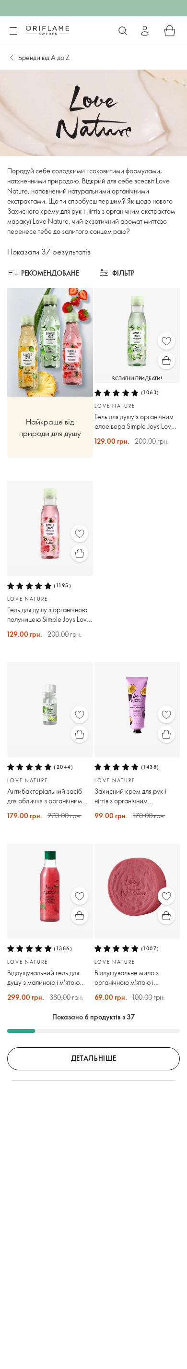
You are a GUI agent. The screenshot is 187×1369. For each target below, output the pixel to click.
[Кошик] (170, 31)
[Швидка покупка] (166, 360)
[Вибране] (166, 341)
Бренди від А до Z (44, 57)
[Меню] (13, 31)
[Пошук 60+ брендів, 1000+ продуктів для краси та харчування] (123, 31)
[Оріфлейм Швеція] (47, 30)
